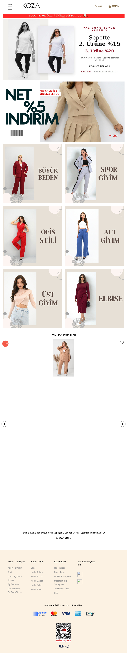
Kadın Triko (36, 589)
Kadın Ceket (36, 585)
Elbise (33, 567)
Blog (56, 593)
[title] (63, 49)
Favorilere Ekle (122, 342)
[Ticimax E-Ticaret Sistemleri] (63, 646)
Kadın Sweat (37, 580)
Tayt (10, 572)
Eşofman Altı (14, 584)
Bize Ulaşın (59, 572)
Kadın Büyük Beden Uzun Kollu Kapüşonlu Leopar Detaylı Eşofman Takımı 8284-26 (63, 532)
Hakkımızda (59, 567)
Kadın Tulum (37, 572)
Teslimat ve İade (61, 588)
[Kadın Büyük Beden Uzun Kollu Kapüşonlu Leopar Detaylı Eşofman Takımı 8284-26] (63, 434)
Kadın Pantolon (15, 567)
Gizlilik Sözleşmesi (62, 576)
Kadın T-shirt (37, 576)
